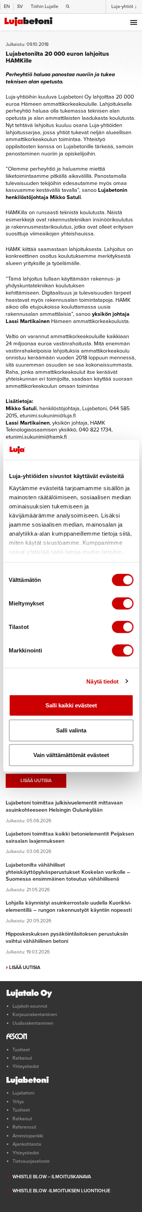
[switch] (122, 603)
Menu (133, 22)
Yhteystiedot (25, 1066)
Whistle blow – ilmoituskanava (51, 1177)
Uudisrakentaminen (32, 1023)
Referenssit (24, 1127)
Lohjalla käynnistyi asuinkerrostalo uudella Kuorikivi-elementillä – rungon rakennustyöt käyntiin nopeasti (69, 906)
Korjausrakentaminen (34, 1014)
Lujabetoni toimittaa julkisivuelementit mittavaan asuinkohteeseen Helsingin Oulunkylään (64, 806)
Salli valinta (71, 730)
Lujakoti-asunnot (29, 1006)
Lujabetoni (23, 1093)
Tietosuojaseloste (31, 1161)
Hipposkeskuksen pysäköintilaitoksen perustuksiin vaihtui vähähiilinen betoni (67, 937)
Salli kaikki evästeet (71, 705)
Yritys (18, 1102)
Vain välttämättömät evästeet (71, 755)
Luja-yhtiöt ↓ (124, 6)
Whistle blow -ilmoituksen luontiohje (61, 1191)
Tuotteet (21, 1050)
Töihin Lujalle (44, 6)
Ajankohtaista (26, 1144)
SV (20, 6)
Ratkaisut (22, 1058)
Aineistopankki (27, 1136)
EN (7, 6)
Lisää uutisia (35, 781)
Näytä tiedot (102, 681)
